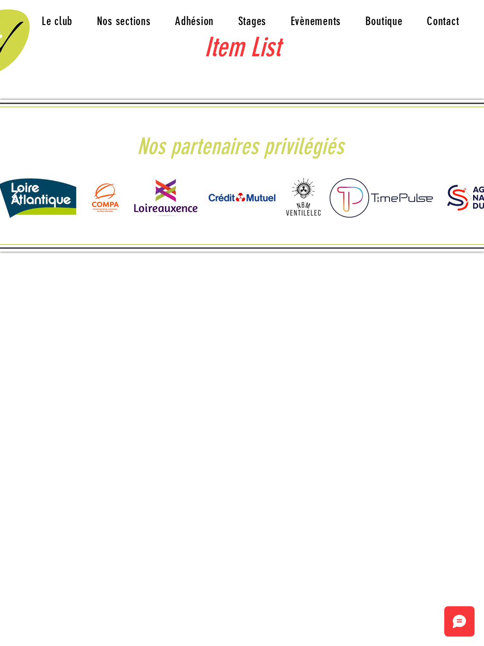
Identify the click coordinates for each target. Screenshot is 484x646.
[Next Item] (467, 197)
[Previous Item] (16, 197)
